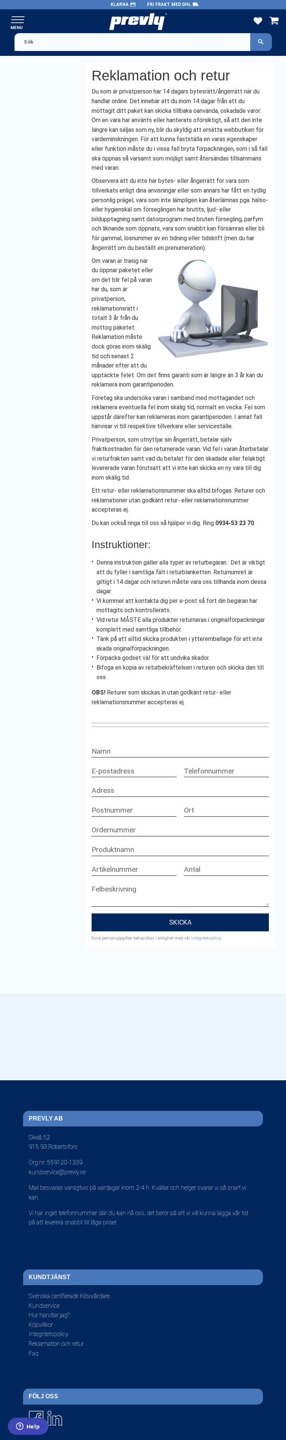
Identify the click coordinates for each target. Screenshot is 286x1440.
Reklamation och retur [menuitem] (56, 1343)
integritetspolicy (206, 938)
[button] (17, 20)
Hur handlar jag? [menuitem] (49, 1315)
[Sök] (261, 42)
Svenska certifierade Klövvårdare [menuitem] (69, 1296)
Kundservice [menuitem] (44, 1305)
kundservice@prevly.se (57, 1172)
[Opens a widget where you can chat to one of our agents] (27, 1427)
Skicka (180, 922)
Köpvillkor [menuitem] (41, 1324)
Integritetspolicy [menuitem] (49, 1334)
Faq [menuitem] (33, 1353)
